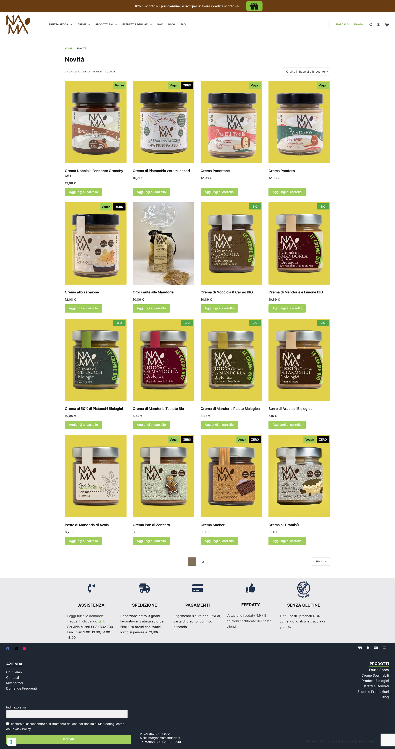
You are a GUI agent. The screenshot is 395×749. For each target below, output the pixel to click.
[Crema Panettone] (231, 122)
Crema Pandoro (281, 171)
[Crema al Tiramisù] (299, 476)
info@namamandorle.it (164, 738)
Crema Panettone (215, 171)
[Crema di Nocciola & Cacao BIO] (231, 243)
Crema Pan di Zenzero (151, 525)
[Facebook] (7, 648)
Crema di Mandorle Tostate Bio (158, 409)
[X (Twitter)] (16, 648)
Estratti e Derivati (135, 24)
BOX (160, 24)
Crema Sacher (213, 525)
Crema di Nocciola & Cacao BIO (227, 292)
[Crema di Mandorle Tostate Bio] (163, 360)
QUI (101, 621)
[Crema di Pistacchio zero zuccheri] (163, 122)
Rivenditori (14, 683)
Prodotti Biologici (375, 681)
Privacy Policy (20, 729)
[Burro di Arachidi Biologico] (299, 360)
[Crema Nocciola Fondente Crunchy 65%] (96, 122)
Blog (171, 24)
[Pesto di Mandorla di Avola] (96, 476)
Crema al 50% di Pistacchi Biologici (94, 409)
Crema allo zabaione (82, 292)
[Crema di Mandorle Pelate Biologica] (231, 360)
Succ (319, 561)
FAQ (183, 24)
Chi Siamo (14, 672)
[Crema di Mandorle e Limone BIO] (299, 243)
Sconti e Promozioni (373, 692)
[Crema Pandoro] (299, 122)
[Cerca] (371, 24)
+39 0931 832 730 (167, 742)
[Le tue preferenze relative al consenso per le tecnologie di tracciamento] (11, 742)
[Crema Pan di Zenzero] (163, 476)
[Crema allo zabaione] (96, 243)
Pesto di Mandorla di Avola (87, 525)
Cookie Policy (343, 741)
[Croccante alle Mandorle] (163, 243)
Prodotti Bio (104, 24)
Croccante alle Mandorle (153, 292)
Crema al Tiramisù (283, 525)
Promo (358, 24)
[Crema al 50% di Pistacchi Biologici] (96, 360)
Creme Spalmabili (375, 675)
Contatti (12, 678)
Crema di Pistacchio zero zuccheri (161, 171)
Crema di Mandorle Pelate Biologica (230, 409)
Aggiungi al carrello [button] (83, 192)
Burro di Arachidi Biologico (290, 409)
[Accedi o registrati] (378, 24)
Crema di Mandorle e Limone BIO (295, 292)
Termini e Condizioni (373, 741)
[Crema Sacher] (231, 476)
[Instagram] (24, 648)
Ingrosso (342, 24)
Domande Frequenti (21, 688)
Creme (82, 24)
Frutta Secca (58, 24)
